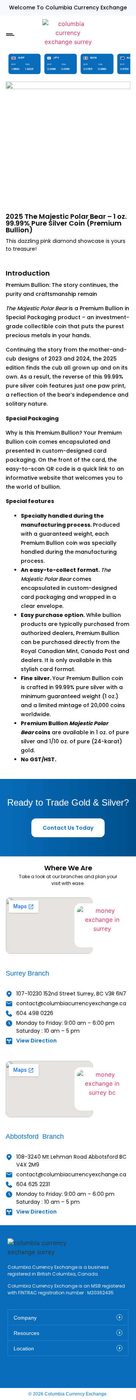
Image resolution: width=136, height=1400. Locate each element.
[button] (10, 33)
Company (25, 1318)
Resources (26, 1333)
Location (24, 1348)
